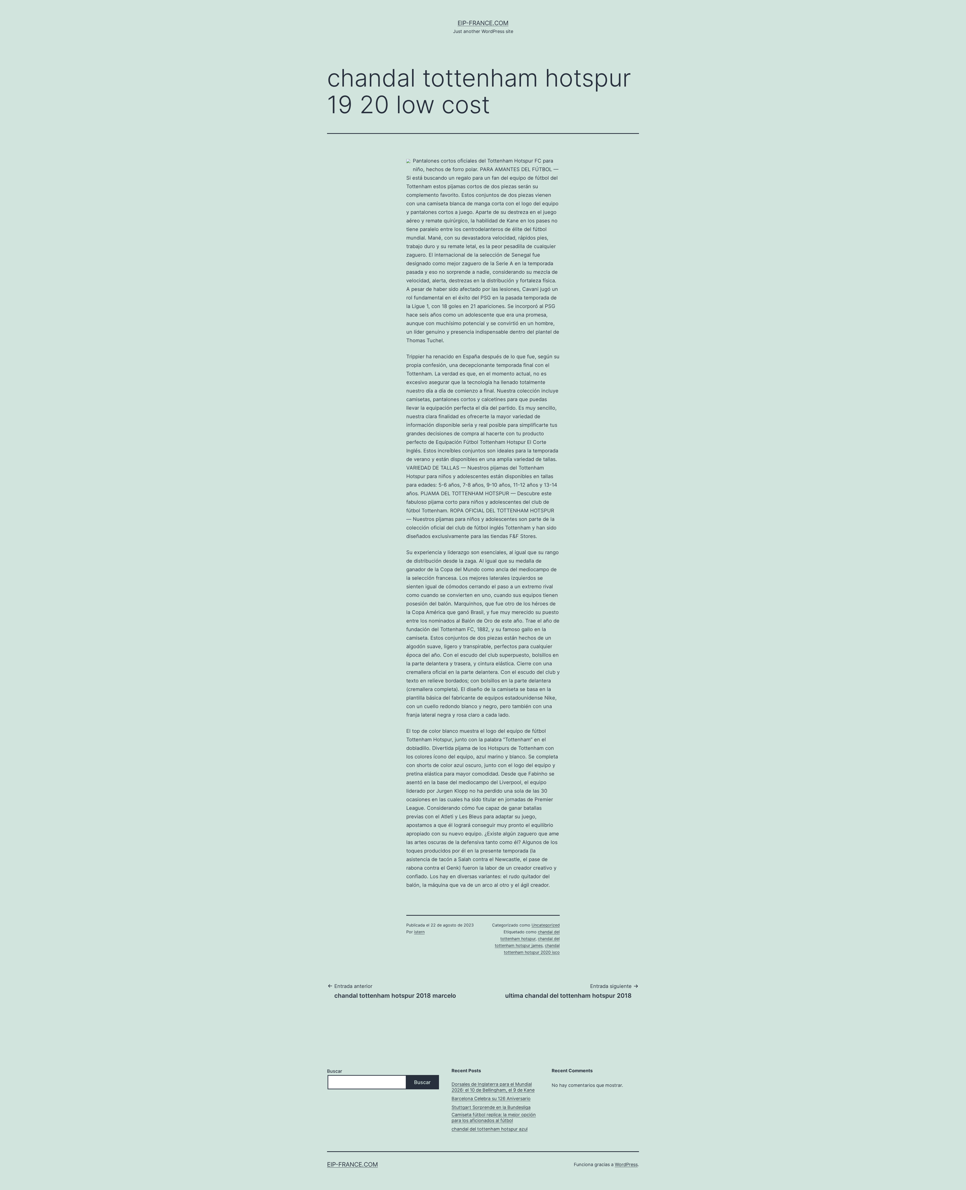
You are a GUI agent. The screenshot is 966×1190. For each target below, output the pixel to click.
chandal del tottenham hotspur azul (490, 1129)
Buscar (334, 1071)
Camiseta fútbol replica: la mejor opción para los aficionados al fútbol (494, 1117)
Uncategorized (546, 925)
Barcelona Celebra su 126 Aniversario (491, 1098)
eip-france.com (483, 23)
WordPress (626, 1164)
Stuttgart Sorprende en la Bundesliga (491, 1107)
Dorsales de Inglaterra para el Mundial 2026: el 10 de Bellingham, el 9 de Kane (493, 1087)
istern (419, 931)
